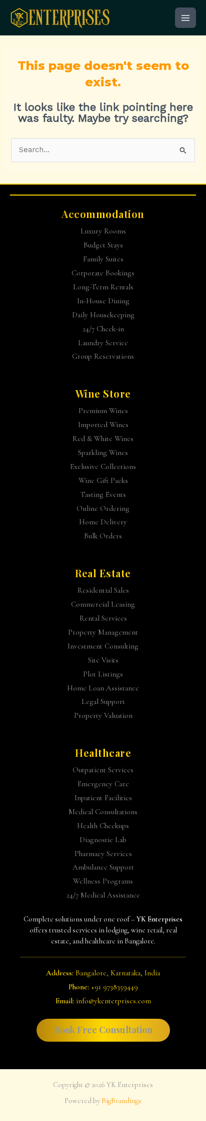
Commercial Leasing (103, 604)
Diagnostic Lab (103, 839)
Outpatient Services (103, 769)
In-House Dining (103, 300)
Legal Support (103, 701)
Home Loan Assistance (103, 687)
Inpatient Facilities (103, 797)
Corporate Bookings (103, 272)
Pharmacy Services (103, 853)
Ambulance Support (103, 867)
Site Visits (103, 660)
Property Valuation (103, 715)
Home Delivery (103, 521)
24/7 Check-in (103, 328)
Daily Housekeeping (103, 314)
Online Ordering (103, 508)
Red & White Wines (103, 438)
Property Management (103, 632)
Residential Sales (103, 590)
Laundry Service (103, 342)
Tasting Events (103, 494)
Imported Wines (103, 424)
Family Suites (103, 258)
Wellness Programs (103, 881)
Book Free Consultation (103, 1030)
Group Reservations (103, 356)
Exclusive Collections (103, 466)
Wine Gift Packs (103, 480)
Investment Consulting (103, 646)
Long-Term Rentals (103, 286)
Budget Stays (103, 244)
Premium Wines (103, 410)
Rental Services (103, 618)
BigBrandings (122, 1101)
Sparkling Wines (103, 452)
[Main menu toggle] (185, 17)
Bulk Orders (103, 535)
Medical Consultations (103, 811)
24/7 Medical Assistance (103, 895)
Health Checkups (103, 825)
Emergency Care (103, 783)
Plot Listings (103, 674)
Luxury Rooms (103, 230)
